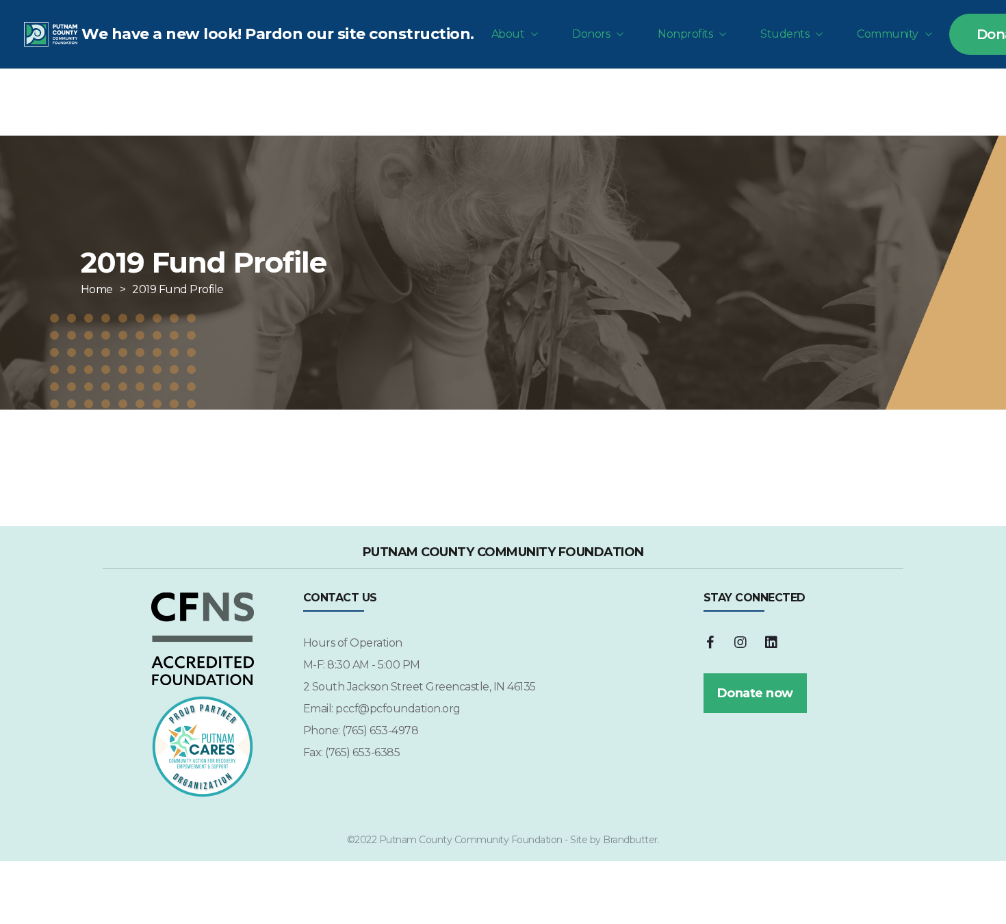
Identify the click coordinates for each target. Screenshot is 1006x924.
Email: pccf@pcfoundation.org (382, 708)
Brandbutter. (631, 840)
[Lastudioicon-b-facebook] (710, 642)
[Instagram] (740, 642)
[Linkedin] (771, 642)
